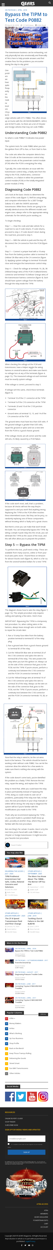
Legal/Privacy (30, 1241)
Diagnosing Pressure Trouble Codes (28, 974)
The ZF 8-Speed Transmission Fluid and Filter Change (13, 921)
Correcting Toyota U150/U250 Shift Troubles (28, 987)
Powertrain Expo (40, 1220)
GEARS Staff (34, 890)
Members (44, 1214)
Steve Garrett (34, 929)
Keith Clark (11, 892)
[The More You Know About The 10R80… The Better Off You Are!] (38, 862)
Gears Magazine (41, 1217)
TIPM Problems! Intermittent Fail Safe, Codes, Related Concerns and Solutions (14, 881)
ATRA (46, 1210)
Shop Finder (10, 1122)
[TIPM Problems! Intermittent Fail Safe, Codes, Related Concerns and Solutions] (15, 862)
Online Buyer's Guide (14, 1118)
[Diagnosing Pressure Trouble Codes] (9, 973)
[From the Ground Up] (9, 961)
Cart (46, 1223)
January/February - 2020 (15, 916)
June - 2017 (31, 984)
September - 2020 (35, 874)
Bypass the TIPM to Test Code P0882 (29, 951)
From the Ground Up (23, 963)
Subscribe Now (11, 1125)
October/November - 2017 (37, 960)
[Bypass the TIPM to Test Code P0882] (9, 949)
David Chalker (16, 845)
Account (44, 1227)
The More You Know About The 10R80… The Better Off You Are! (37, 880)
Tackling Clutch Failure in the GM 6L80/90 (35, 921)
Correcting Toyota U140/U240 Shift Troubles (28, 1001)
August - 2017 (32, 972)
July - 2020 (9, 874)
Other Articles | (35, 871)
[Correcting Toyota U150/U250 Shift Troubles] (9, 985)
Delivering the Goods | (15, 871)
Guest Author (11, 929)
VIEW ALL (43, 1014)
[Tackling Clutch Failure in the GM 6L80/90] (38, 904)
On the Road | (11, 10)
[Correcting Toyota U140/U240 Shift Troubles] (9, 1000)
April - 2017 (31, 998)
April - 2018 (22, 10)
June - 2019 (32, 916)
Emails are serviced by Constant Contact (15, 1164)
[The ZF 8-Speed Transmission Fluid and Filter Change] (15, 904)
